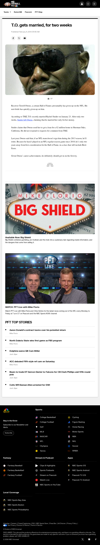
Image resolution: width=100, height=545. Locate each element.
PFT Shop (38, 12)
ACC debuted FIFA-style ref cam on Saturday (32, 361)
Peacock (28, 12)
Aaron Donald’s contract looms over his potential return (38, 330)
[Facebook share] (13, 38)
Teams (6, 12)
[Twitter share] (19, 38)
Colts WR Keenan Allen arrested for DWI (30, 385)
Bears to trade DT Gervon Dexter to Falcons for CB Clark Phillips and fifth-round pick (50, 373)
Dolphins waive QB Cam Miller (25, 351)
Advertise (6, 523)
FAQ (33, 523)
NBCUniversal (17, 529)
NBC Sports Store (42, 523)
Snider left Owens (25, 119)
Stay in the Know (10, 421)
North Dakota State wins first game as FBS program (36, 340)
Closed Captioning (24, 523)
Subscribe (8, 433)
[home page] (12, 3)
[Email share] (25, 38)
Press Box (53, 523)
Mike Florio (14, 333)
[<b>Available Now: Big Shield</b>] (50, 209)
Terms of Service (36, 525)
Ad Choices (62, 523)
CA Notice (25, 525)
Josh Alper (13, 354)
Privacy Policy (72, 523)
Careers (13, 523)
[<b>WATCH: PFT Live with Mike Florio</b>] (50, 278)
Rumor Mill (18, 12)
